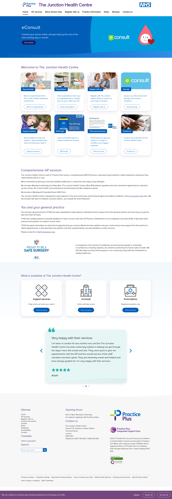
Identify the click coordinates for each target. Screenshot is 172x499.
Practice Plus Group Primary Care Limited (132, 438)
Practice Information (91, 12)
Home (25, 12)
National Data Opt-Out (103, 477)
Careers (24, 423)
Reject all (149, 495)
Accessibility (25, 430)
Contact (24, 432)
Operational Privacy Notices (61, 477)
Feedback (25, 428)
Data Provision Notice (140, 477)
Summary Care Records (121, 477)
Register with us (72, 12)
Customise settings (43, 477)
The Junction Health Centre (65, 4)
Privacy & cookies (27, 477)
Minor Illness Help (53, 12)
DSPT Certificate (47, 481)
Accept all (164, 495)
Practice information (28, 421)
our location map (136, 196)
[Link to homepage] (28, 4)
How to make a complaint (30, 481)
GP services (36, 12)
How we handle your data (83, 477)
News (106, 12)
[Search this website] (45, 450)
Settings (136, 495)
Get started (28, 42)
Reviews (116, 12)
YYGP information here (45, 232)
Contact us (127, 12)
